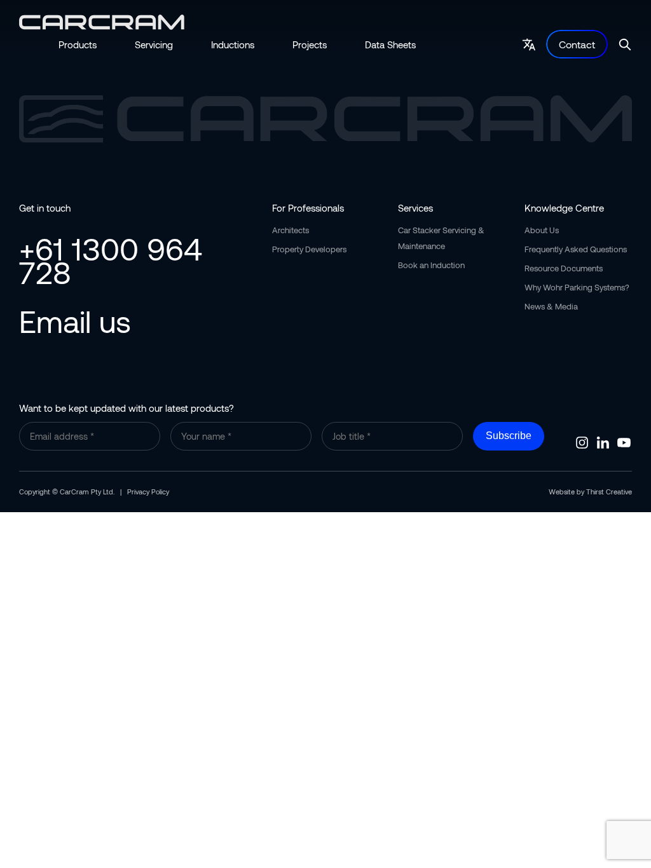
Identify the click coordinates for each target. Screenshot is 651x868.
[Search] (625, 44)
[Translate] (529, 44)
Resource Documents (563, 268)
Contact (577, 44)
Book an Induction (431, 265)
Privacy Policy (148, 491)
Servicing (154, 44)
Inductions (232, 44)
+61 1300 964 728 (110, 260)
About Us (541, 230)
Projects (309, 44)
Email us (75, 320)
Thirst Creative (609, 491)
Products (77, 44)
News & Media (551, 306)
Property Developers (309, 249)
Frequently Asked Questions (575, 249)
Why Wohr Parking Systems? (576, 287)
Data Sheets (390, 44)
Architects (290, 230)
